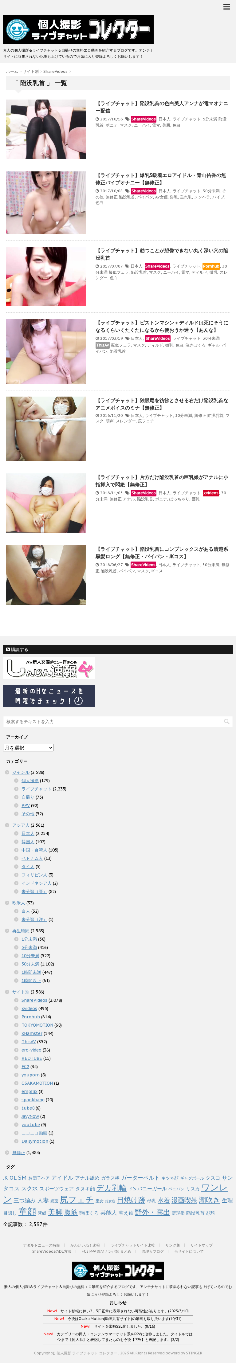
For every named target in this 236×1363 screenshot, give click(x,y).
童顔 (27, 1211)
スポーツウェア (56, 1188)
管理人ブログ (153, 1251)
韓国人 (28, 841)
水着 (164, 1200)
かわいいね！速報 (85, 1245)
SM (22, 1177)
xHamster (32, 1033)
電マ (156, 125)
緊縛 (42, 1213)
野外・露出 (152, 1211)
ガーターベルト (140, 1177)
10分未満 (30, 955)
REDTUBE (32, 1058)
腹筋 (71, 1212)
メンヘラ (202, 197)
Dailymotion (35, 1141)
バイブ (218, 197)
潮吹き (209, 1199)
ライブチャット (187, 119)
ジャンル (21, 772)
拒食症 (110, 1201)
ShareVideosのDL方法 (51, 1251)
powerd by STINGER (184, 1353)
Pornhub (211, 266)
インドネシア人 (37, 883)
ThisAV (102, 345)
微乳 (214, 272)
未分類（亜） (34, 891)
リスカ (193, 1189)
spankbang (33, 1100)
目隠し (10, 1213)
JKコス (157, 571)
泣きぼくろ (196, 345)
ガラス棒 (110, 1178)
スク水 (29, 1188)
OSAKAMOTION (37, 1083)
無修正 (112, 197)
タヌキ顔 (85, 1188)
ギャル (214, 345)
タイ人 (28, 866)
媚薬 (54, 1201)
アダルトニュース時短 (41, 1245)
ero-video (31, 1050)
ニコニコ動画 (34, 1133)
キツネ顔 (170, 1178)
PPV (26, 805)
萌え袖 (126, 1213)
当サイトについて (189, 1251)
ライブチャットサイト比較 (133, 1245)
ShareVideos (144, 119)
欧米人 (18, 903)
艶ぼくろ (89, 1213)
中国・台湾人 (34, 850)
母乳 (151, 1201)
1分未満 (29, 939)
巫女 (100, 1201)
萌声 (110, 421)
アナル (129, 499)
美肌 (166, 125)
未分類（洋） (34, 919)
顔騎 (210, 1213)
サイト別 (21, 992)
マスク (126, 125)
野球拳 (178, 1213)
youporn (31, 1075)
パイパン (145, 197)
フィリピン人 (34, 875)
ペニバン (176, 1189)
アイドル (62, 1177)
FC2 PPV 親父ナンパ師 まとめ (106, 1251)
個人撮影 (30, 780)
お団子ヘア (39, 1178)
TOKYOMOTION (37, 1025)
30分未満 (211, 191)
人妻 (43, 1200)
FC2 (25, 1066)
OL (13, 1177)
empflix (29, 1091)
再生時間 (21, 931)
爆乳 (174, 197)
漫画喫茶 (184, 1200)
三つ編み (25, 1200)
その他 (28, 814)
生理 (227, 1200)
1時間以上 (31, 980)
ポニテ (112, 125)
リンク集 (172, 1245)
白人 (26, 911)
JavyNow (30, 1116)
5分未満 (210, 119)
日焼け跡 (131, 1199)
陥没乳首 (127, 197)
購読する (19, 649)
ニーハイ (142, 125)
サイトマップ (202, 1245)
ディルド (199, 272)
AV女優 (161, 197)
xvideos (210, 492)
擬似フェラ (119, 272)
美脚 (55, 1212)
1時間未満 (31, 972)
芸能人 (108, 1212)
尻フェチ (146, 421)
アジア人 (21, 825)
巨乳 (195, 499)
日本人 (165, 119)
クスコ (213, 1178)
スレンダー (126, 421)
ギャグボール (192, 1178)
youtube (31, 1124)
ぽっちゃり (179, 499)
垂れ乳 (186, 197)
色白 (176, 125)
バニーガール (152, 1188)
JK (5, 1177)
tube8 (28, 1108)
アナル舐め (87, 1177)
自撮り (28, 797)
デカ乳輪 (111, 1188)
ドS (132, 1188)
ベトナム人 (32, 858)
